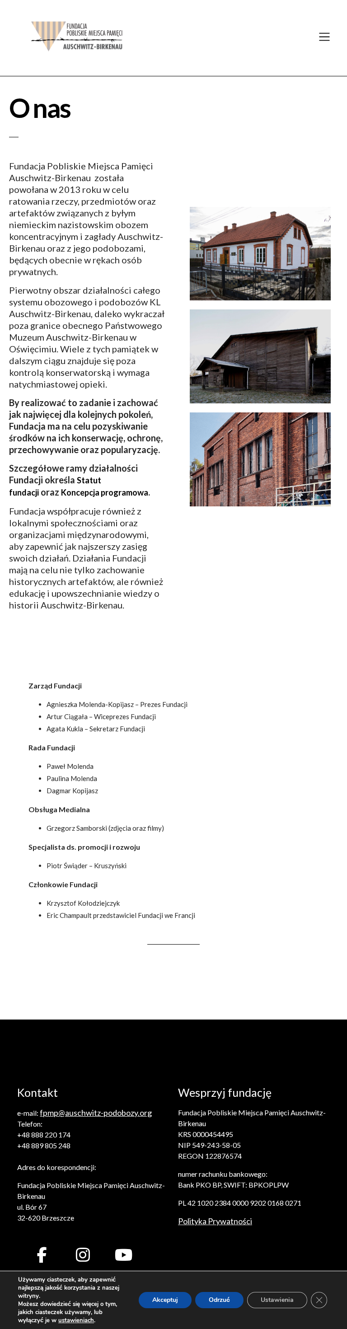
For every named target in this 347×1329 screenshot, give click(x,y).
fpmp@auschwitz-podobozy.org (96, 1113)
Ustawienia (277, 1300)
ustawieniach (76, 1320)
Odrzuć (219, 1300)
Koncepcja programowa (104, 492)
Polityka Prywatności (215, 1221)
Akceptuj (165, 1300)
